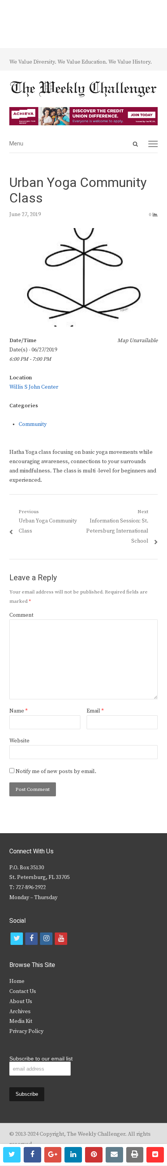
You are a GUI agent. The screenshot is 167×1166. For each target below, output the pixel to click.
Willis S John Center (33, 387)
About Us (20, 1001)
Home (16, 981)
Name (18, 711)
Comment (21, 615)
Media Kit (20, 1021)
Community (33, 424)
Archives (20, 1011)
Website (19, 740)
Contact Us (22, 991)
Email (95, 711)
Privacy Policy (26, 1031)
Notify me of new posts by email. (56, 771)
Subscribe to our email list (41, 1058)
